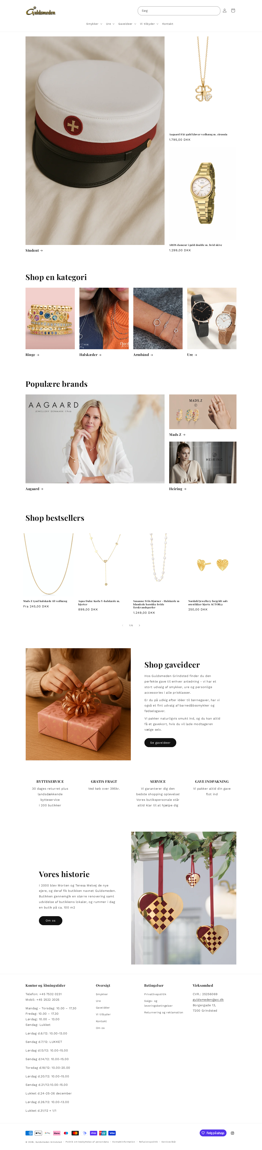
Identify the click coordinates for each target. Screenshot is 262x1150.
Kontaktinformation (123, 1142)
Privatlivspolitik (155, 994)
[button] (94, 24)
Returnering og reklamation (163, 1012)
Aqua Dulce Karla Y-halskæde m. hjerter (99, 603)
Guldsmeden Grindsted (48, 1142)
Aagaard (32, 489)
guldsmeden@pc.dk (208, 999)
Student (32, 250)
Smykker (102, 994)
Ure (190, 354)
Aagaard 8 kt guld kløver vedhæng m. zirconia (198, 134)
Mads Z (175, 434)
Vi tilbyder (103, 1014)
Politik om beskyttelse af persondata (87, 1142)
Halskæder (88, 354)
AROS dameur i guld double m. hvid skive (195, 244)
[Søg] (216, 11)
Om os (51, 920)
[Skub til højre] (139, 625)
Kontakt (101, 1021)
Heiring (175, 489)
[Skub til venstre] (122, 625)
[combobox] (179, 11)
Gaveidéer (103, 1007)
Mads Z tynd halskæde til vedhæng (45, 601)
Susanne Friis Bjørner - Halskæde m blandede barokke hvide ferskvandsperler (156, 604)
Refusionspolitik (148, 1142)
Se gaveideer (160, 742)
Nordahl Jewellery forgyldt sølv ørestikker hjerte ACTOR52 (208, 603)
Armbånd (141, 354)
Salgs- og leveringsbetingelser (158, 1003)
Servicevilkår (168, 1142)
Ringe (30, 354)
